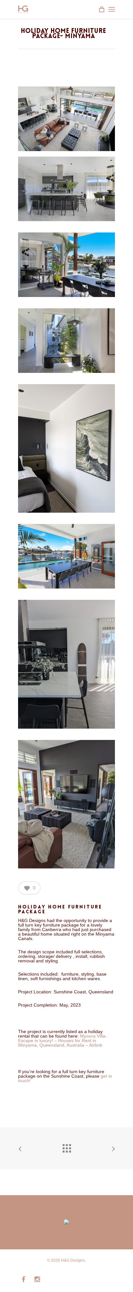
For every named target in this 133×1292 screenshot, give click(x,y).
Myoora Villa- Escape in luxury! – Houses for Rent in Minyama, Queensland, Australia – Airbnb (62, 1040)
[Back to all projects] (66, 1146)
